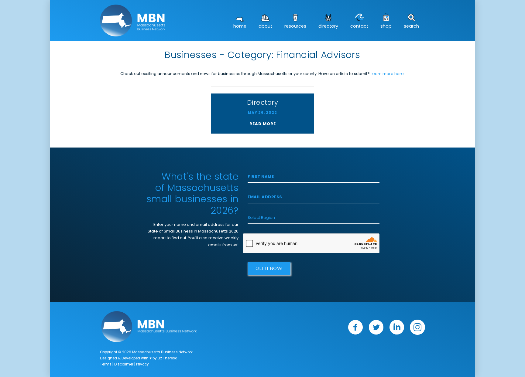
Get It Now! (269, 269)
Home (239, 26)
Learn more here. (388, 74)
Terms (106, 364)
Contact (359, 26)
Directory (328, 26)
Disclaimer (123, 364)
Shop (386, 26)
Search (411, 26)
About (265, 26)
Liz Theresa (167, 358)
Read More (262, 124)
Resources (295, 26)
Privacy (142, 364)
